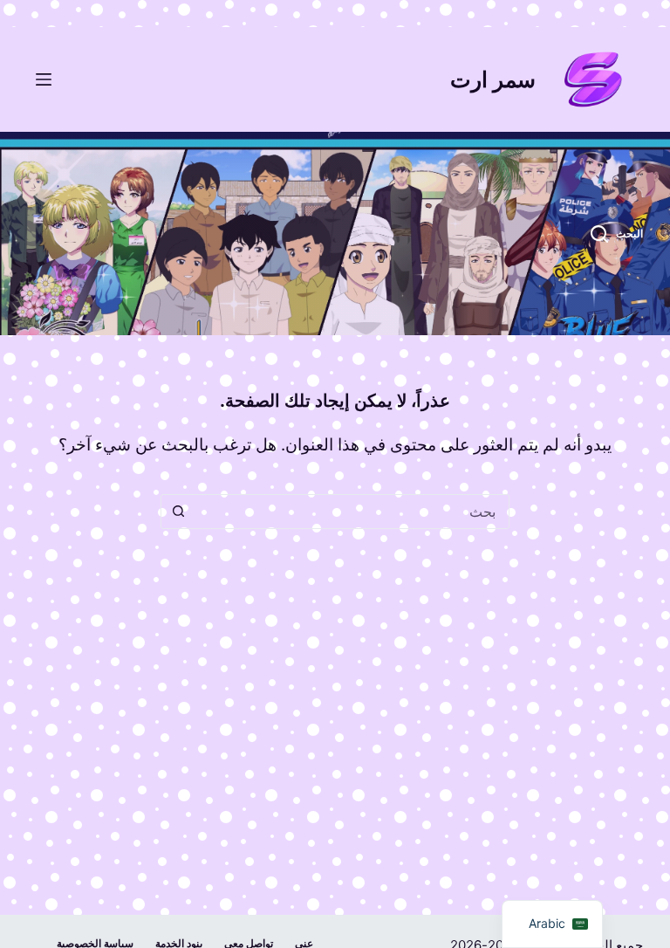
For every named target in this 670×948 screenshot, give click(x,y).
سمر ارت (493, 79)
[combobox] (352, 511)
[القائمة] (43, 79)
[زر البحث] (178, 511)
